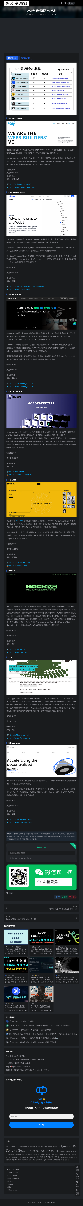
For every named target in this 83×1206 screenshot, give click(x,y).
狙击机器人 (44, 1157)
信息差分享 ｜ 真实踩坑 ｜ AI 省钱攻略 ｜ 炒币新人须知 (15, 978)
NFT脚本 (54, 1146)
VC (11, 893)
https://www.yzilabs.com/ (19, 562)
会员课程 (69, 1151)
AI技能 (14, 1146)
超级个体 (40, 1159)
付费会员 (60, 947)
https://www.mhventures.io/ (20, 819)
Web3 (24, 1151)
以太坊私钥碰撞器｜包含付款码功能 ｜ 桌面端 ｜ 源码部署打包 (67, 950)
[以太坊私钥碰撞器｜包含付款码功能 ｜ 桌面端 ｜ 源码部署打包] (67, 937)
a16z (9, 1187)
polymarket (67, 1146)
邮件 (60, 1160)
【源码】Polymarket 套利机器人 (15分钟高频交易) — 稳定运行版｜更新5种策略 (39, 1025)
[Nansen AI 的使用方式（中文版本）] (41, 965)
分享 (58, 897)
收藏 (65, 897)
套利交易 (42, 1154)
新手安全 (19, 1157)
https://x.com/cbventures (19, 289)
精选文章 (72, 1157)
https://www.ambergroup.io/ (21, 383)
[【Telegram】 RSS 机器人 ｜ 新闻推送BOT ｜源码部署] (16, 937)
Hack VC (10, 1184)
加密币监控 (28, 1154)
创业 (17, 1154)
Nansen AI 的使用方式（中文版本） (41, 978)
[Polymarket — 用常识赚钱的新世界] (16, 994)
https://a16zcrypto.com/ (19, 735)
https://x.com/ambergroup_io (21, 386)
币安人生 (55, 1154)
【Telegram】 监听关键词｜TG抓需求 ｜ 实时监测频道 (30, 1030)
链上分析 (65, 1160)
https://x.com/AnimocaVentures (22, 187)
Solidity (14, 1150)
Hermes (40, 1146)
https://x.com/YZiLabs (18, 566)
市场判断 (62, 1154)
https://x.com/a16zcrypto (19, 738)
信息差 (34, 947)
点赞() (73, 897)
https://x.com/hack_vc (18, 652)
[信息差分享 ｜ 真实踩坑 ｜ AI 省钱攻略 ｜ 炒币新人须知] (16, 965)
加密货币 (36, 1154)
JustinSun (47, 1146)
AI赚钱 (26, 1146)
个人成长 (43, 1151)
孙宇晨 (48, 1154)
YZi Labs (19, 521)
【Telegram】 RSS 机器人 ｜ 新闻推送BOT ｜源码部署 (15, 950)
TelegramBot (10, 947)
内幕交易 (11, 1154)
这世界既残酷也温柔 (51, 1160)
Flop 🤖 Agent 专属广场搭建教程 (18, 1066)
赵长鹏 (32, 1160)
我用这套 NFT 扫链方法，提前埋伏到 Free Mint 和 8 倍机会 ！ (28, 1070)
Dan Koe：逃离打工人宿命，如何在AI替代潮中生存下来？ (67, 978)
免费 (41, 14)
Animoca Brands (13, 1169)
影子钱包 (68, 1154)
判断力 (21, 1154)
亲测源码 (18, 947)
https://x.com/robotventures (21, 475)
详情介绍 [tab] (13, 58)
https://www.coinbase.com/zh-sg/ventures (26, 286)
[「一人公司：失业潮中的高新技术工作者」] (41, 994)
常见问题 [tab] (26, 58)
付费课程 (62, 1151)
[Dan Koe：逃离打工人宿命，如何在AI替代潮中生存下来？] (67, 965)
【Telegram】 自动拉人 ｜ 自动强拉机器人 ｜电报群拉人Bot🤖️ (33, 1038)
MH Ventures (12, 1190)
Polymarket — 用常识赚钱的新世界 (15, 1007)
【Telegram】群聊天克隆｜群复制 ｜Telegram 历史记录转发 (32, 1042)
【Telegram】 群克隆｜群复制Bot (22, 1021)
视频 (14, 1159)
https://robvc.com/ (16, 471)
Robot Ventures (13, 1178)
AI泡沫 (21, 1146)
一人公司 (33, 1150)
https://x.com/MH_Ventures (20, 822)
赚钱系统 (26, 1160)
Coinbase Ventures (14, 1172)
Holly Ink (41, 1202)
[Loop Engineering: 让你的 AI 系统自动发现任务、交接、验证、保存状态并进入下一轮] (41, 937)
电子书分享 (64, 1157)
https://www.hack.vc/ (17, 649)
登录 (72, 3)
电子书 (55, 1157)
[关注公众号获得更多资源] (41, 878)
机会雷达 (26, 1157)
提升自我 (12, 1157)
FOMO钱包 (33, 1146)
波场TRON (33, 1157)
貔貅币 (20, 1160)
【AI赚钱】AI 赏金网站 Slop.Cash (18, 1063)
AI (8, 1146)
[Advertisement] (41, 35)
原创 (44, 14)
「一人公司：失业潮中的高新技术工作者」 (41, 1007)
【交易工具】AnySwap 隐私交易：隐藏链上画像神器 (25, 1059)
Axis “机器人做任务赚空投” (15, 1056)
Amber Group (12, 1175)
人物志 (53, 1150)
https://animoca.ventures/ (19, 184)
